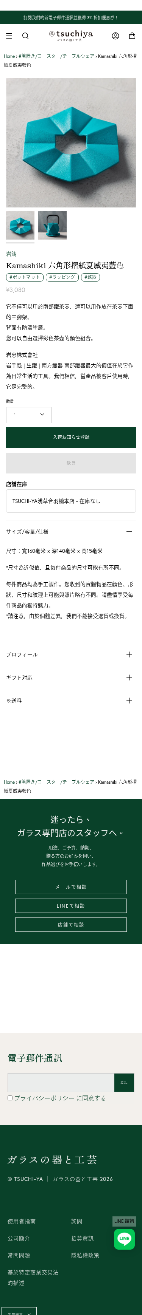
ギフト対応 (19, 678)
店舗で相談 (71, 925)
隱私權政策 (85, 1255)
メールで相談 (71, 887)
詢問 (77, 1221)
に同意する (60, 1098)
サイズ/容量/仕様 (27, 532)
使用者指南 (22, 1221)
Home (9, 56)
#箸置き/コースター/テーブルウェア (56, 56)
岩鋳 (11, 254)
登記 (124, 1082)
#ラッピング (62, 277)
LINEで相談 (71, 906)
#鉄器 (90, 277)
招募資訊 (82, 1238)
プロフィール (22, 654)
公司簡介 (19, 1238)
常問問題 (19, 1255)
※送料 (14, 701)
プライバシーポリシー (45, 1098)
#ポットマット (24, 277)
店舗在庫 (16, 484)
